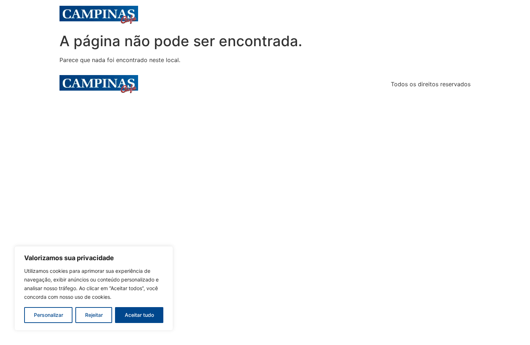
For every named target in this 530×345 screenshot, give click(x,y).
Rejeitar (94, 315)
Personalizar (48, 315)
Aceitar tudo (139, 315)
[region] (93, 288)
